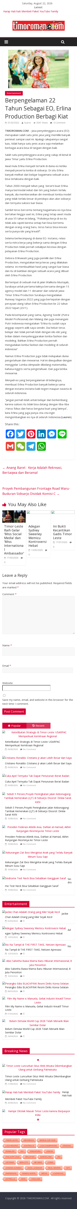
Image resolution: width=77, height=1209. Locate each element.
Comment (9, 594)
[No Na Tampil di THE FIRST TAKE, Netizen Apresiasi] (34, 944)
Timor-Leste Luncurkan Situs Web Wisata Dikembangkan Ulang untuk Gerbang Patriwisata (38, 1078)
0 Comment (59, 122)
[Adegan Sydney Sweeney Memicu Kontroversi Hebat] (38, 512)
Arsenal (67, 1146)
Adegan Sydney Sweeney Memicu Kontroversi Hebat (37, 536)
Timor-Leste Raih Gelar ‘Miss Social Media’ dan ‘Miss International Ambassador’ (14, 539)
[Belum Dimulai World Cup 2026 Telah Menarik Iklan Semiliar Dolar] (37, 1021)
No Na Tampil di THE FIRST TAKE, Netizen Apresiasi (38, 948)
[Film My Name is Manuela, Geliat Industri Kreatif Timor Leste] (37, 998)
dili (22, 1151)
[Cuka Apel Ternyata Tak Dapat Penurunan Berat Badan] (36, 774)
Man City (24, 1162)
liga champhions (48, 1146)
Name (7, 645)
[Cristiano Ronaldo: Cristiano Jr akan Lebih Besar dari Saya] (37, 756)
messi (44, 1173)
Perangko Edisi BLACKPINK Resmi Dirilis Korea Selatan (37, 987)
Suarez (27, 122)
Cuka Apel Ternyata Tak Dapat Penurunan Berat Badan (37, 781)
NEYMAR (38, 1162)
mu (59, 1157)
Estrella (10, 1179)
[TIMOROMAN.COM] (38, 20)
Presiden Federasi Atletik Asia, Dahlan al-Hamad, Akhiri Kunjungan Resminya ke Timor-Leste (36, 838)
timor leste (12, 1140)
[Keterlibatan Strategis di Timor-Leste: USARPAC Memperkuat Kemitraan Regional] (38, 730)
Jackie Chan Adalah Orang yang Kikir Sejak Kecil (36, 915)
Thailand (35, 1179)
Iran (23, 1179)
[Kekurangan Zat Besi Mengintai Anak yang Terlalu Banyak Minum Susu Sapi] (38, 850)
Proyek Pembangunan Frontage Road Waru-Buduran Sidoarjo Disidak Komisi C (36, 491)
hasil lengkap (35, 1168)
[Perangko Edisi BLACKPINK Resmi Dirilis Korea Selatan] (35, 983)
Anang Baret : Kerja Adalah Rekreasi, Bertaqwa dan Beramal (32, 470)
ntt (68, 1168)
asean (50, 1151)
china (50, 1162)
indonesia (29, 1140)
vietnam (10, 1162)
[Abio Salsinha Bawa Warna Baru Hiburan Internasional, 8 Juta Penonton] (37, 961)
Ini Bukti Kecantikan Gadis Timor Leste (62, 532)
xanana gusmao (14, 1168)
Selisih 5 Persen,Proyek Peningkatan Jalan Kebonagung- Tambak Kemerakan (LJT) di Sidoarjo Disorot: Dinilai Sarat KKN (37, 811)
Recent (40, 725)
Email (6, 665)
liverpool (58, 1173)
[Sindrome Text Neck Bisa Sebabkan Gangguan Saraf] (35, 876)
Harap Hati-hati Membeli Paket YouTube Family (30, 11)
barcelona (46, 1157)
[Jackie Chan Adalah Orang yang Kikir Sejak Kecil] (31, 912)
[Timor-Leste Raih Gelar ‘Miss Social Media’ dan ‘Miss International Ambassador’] (14, 512)
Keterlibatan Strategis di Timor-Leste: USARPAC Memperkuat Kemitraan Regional (32, 743)
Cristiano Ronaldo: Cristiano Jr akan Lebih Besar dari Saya (38, 763)
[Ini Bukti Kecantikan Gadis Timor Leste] (63, 512)
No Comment (29, 749)
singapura (35, 1151)
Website (7, 683)
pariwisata (11, 1173)
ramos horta (29, 1173)
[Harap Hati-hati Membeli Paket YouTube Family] (31, 1092)
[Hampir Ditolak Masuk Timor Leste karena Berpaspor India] (37, 1111)
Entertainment (14, 93)
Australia (29, 1146)
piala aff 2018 (13, 1157)
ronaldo (10, 1151)
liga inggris (12, 1146)
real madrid (54, 1168)
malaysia (30, 1157)
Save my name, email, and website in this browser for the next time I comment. (37, 702)
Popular (16, 725)
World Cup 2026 (48, 1140)
